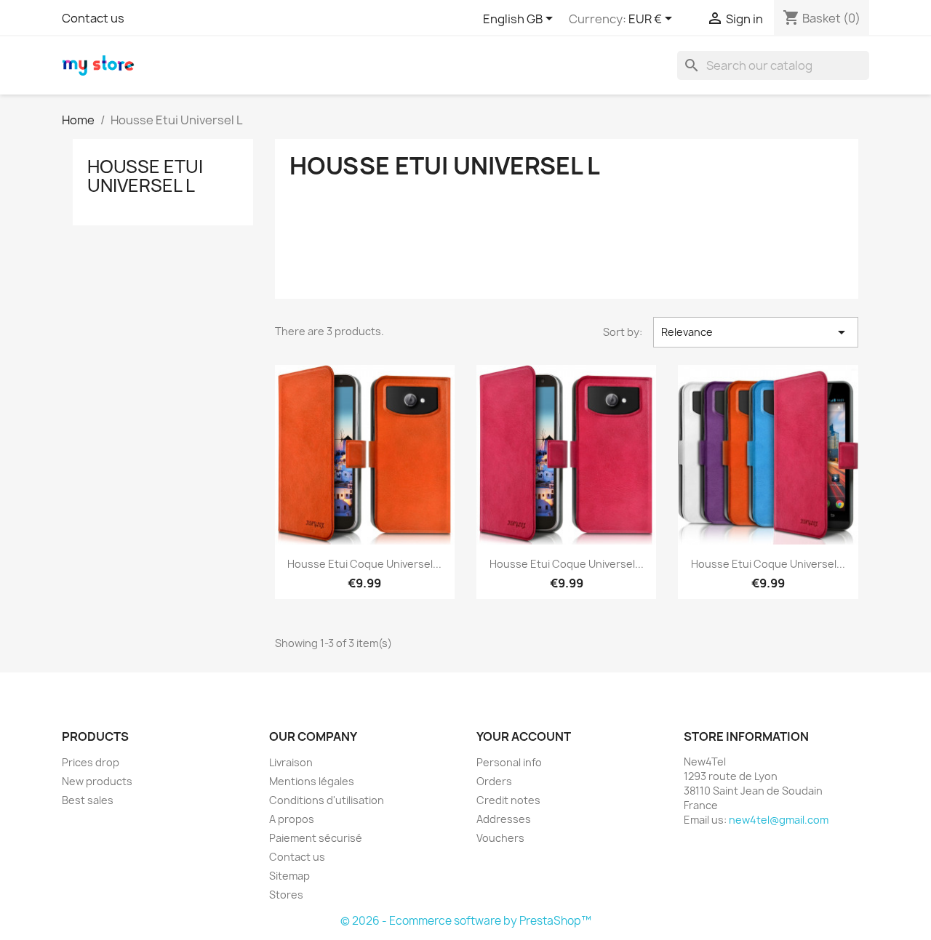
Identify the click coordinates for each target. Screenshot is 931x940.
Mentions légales (311, 781)
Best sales (87, 800)
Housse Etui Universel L (145, 176)
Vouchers (500, 838)
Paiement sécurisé (315, 838)
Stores (286, 894)
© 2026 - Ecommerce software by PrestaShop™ (465, 920)
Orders (494, 781)
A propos (291, 819)
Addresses (503, 819)
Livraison (291, 762)
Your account (523, 736)
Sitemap (289, 876)
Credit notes (508, 800)
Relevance (755, 332)
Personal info (509, 762)
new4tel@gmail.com (778, 820)
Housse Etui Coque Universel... (364, 564)
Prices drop (90, 762)
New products (97, 781)
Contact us (93, 18)
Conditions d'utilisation (326, 800)
